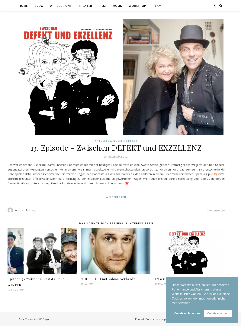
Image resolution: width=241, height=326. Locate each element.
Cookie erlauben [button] (217, 313)
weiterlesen (116, 197)
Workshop (137, 6)
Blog (39, 6)
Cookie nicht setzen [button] (187, 313)
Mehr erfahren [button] (181, 303)
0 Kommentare (216, 210)
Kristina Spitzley (25, 210)
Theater (85, 6)
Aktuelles (103, 141)
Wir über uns (61, 6)
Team (157, 6)
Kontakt (139, 319)
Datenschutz (153, 319)
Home (23, 6)
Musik (117, 6)
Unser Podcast (125, 141)
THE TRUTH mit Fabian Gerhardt (108, 279)
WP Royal (44, 319)
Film (102, 6)
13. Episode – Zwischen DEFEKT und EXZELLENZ (116, 147)
